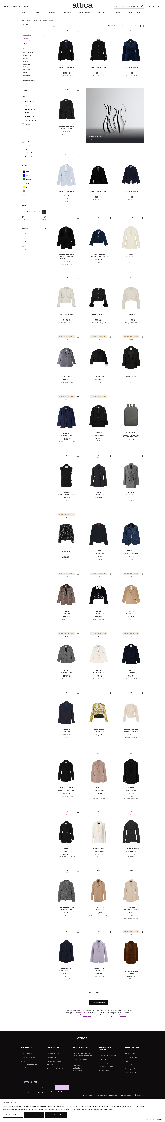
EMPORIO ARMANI (131, 848)
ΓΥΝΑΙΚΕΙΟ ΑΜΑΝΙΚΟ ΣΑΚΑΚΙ (66, 494)
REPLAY (66, 492)
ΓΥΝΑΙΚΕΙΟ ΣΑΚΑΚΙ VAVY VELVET (99, 194)
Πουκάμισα (26, 69)
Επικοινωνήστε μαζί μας (107, 1055)
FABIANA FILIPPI (98, 848)
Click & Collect (52, 1065)
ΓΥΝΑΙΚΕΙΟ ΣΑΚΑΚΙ (131, 70)
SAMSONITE (131, 432)
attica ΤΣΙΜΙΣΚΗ (27, 1061)
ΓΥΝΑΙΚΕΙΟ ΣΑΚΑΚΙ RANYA (66, 790)
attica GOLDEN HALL (28, 1057)
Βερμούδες (26, 75)
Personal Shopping (106, 1066)
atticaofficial (102, 1095)
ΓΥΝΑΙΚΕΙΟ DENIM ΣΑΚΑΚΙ (131, 553)
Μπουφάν (27, 41)
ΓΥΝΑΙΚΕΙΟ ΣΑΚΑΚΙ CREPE (131, 909)
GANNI (66, 848)
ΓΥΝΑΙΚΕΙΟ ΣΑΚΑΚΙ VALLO (99, 70)
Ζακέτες (25, 61)
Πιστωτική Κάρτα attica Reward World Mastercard (82, 1054)
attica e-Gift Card (56, 1069)
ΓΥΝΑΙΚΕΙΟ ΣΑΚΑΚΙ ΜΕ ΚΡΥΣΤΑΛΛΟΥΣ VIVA (66, 257)
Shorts (25, 78)
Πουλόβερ (26, 64)
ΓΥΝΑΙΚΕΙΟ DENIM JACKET (66, 317)
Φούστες (26, 58)
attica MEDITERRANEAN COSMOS (29, 1066)
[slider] (23, 217)
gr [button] (5, 6)
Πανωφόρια (43, 20)
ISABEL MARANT (131, 729)
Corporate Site (130, 1072)
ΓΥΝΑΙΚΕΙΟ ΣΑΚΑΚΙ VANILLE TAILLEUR (66, 194)
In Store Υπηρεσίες (105, 1063)
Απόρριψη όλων (33, 1114)
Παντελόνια (27, 55)
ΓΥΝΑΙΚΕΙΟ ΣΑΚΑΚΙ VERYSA (131, 194)
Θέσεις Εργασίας (131, 1057)
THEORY (131, 254)
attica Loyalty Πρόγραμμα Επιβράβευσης (82, 1061)
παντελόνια (70, 1014)
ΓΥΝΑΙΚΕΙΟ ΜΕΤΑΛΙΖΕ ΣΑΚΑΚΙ (99, 317)
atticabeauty (113, 1095)
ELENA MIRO (99, 907)
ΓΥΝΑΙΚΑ (29, 20)
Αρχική (23, 20)
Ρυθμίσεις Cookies (12, 1114)
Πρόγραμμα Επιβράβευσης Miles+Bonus (78, 1068)
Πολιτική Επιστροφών (54, 1061)
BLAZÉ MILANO (131, 969)
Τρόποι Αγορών (104, 1070)
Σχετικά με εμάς (130, 1053)
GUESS (99, 788)
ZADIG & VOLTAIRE (66, 67)
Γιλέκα (25, 72)
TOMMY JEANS (98, 254)
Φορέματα (26, 49)
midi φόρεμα (87, 1016)
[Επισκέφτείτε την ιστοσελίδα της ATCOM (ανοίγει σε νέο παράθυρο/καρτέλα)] (154, 1120)
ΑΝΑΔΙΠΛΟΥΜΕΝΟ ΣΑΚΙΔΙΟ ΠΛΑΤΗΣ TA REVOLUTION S (131, 436)
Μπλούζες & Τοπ (28, 52)
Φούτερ (25, 67)
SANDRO (66, 374)
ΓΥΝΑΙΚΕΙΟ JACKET (131, 317)
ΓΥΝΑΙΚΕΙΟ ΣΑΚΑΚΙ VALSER (66, 128)
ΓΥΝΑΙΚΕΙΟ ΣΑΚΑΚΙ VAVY (66, 70)
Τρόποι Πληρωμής (53, 1053)
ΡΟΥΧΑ (36, 20)
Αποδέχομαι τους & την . (45, 1092)
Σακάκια (27, 38)
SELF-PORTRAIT (66, 314)
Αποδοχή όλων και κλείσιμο (56, 1114)
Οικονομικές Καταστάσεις (134, 1069)
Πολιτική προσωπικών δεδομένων (56, 1092)
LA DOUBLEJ (98, 729)
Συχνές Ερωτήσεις (105, 1059)
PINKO (98, 492)
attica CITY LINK (27, 1053)
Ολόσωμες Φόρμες (29, 80)
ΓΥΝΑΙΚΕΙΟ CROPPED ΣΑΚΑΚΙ (99, 256)
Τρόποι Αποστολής (53, 1057)
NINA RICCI (66, 551)
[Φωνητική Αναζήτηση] (142, 6)
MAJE (66, 611)
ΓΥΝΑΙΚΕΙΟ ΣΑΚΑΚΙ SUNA (131, 731)
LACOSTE (66, 729)
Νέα (126, 1061)
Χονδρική (128, 1065)
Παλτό (26, 43)
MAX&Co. (98, 551)
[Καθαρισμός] (138, 6)
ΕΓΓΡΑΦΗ (60, 1087)
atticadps (88, 1095)
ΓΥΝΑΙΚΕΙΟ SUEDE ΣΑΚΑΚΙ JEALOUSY (131, 972)
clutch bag (123, 1016)
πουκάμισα (79, 1014)
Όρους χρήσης (39, 1092)
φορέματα (81, 1012)
